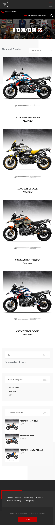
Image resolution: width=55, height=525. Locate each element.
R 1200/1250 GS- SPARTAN (28, 117)
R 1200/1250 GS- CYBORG (27, 331)
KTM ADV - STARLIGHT (30, 420)
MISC (10, 395)
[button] (52, 15)
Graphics (12, 391)
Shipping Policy (29, 500)
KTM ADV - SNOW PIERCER (31, 450)
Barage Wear (14, 387)
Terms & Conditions (14, 497)
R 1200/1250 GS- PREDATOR (27, 260)
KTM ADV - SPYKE (28, 435)
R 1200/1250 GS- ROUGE (27, 188)
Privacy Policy (28, 497)
